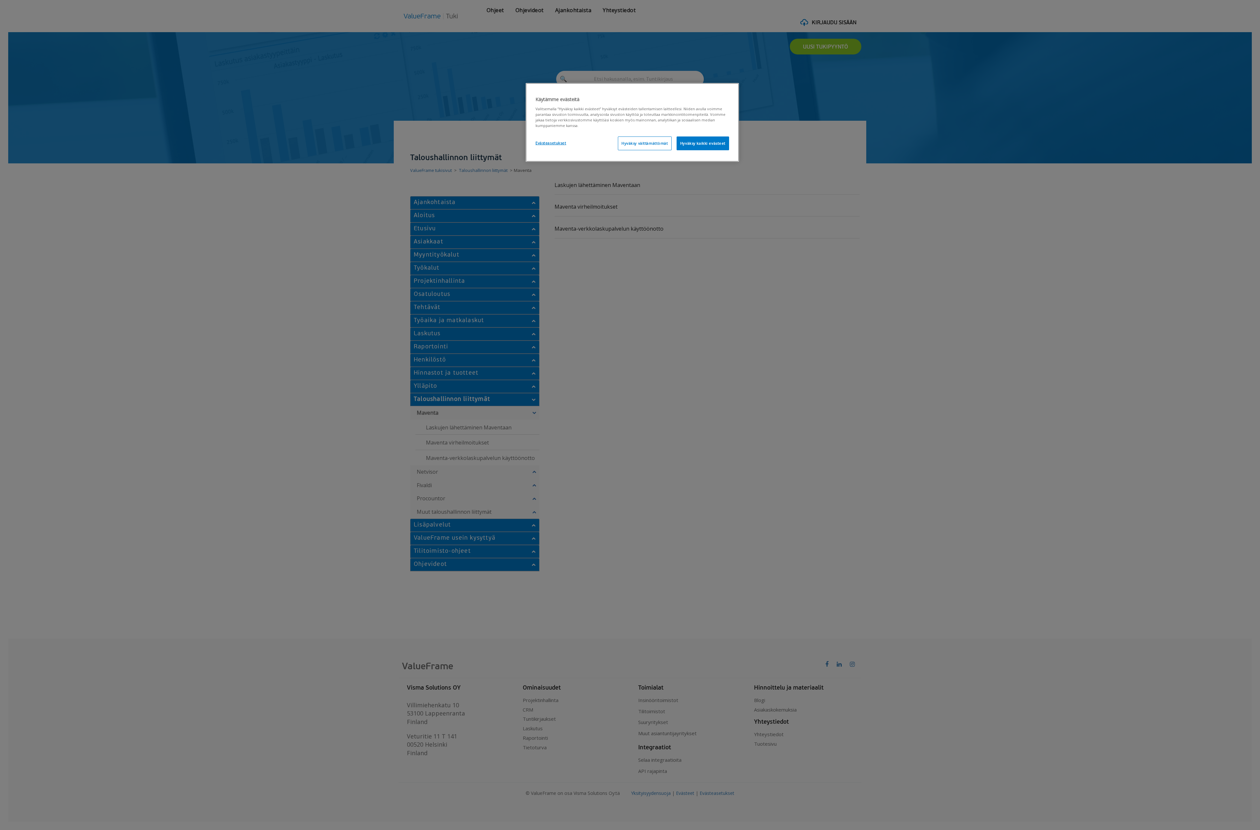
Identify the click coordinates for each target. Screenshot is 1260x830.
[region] (632, 122)
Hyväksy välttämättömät (644, 143)
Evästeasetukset (551, 142)
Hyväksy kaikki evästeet (702, 143)
